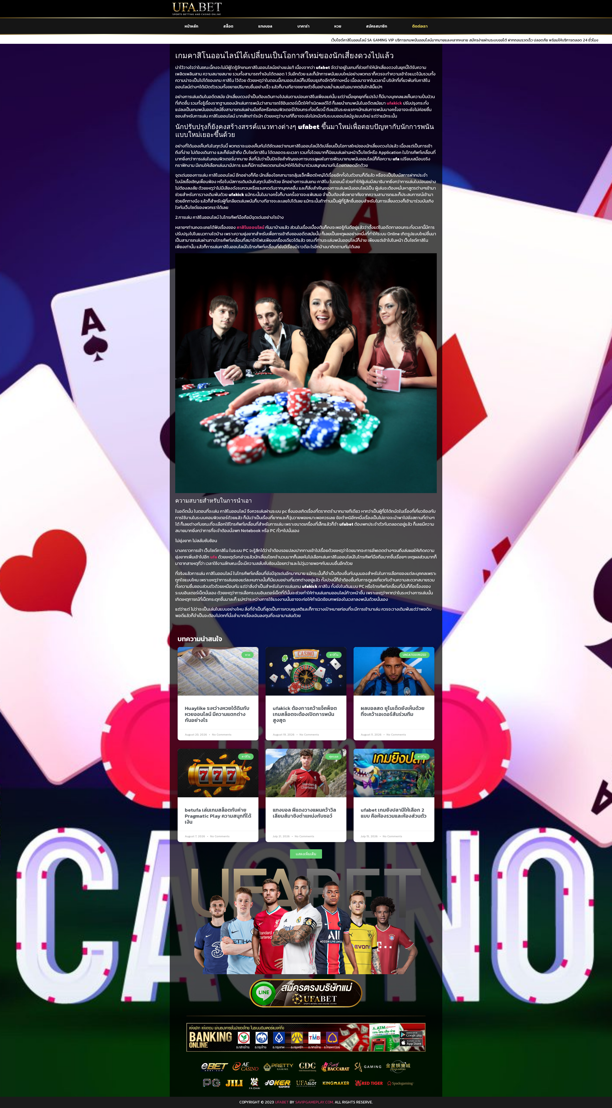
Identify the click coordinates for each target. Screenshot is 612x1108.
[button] (306, 854)
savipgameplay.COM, (314, 1102)
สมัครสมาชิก (376, 26)
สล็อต (228, 26)
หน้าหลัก (191, 26)
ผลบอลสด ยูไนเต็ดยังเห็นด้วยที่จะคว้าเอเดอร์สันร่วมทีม (393, 711)
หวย (337, 26)
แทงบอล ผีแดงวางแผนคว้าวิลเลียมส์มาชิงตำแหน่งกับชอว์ (304, 813)
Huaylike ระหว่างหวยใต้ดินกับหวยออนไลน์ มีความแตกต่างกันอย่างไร (217, 714)
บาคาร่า (303, 26)
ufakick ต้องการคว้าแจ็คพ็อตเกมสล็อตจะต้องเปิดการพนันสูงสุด (305, 714)
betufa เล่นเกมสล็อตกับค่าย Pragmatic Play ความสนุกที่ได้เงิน (218, 816)
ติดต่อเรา (419, 26)
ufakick (394, 103)
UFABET (282, 1102)
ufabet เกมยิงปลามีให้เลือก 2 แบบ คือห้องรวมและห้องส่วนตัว (393, 813)
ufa (213, 557)
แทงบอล (265, 26)
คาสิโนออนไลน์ (250, 227)
